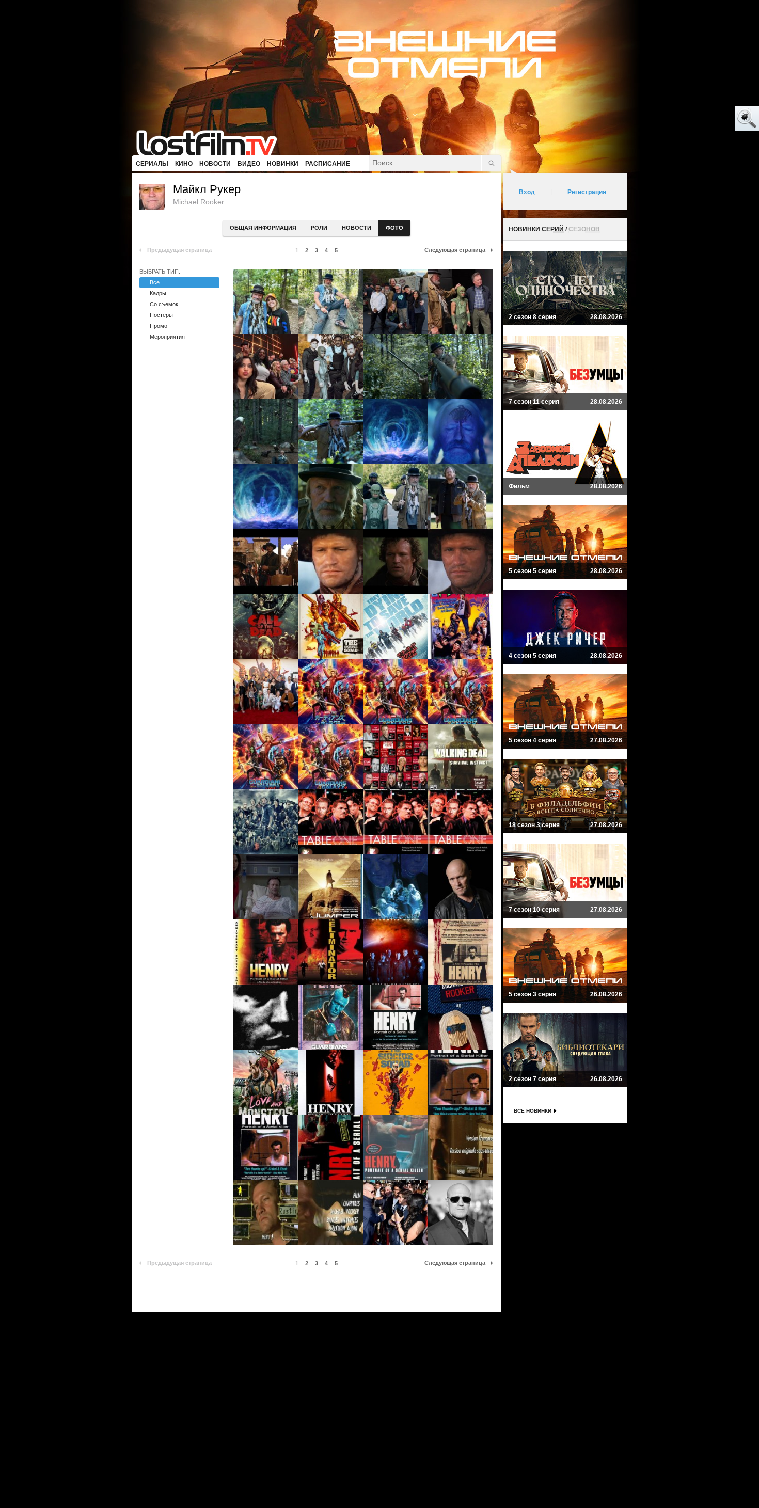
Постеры (161, 315)
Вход (527, 192)
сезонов (584, 229)
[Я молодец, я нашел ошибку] (707, 118)
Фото (394, 228)
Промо (158, 326)
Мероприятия (167, 337)
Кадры (158, 293)
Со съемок (164, 304)
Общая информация (263, 228)
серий (553, 229)
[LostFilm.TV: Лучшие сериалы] (211, 142)
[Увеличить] (265, 301)
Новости (356, 228)
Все (155, 282)
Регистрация (586, 192)
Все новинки (532, 1110)
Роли (319, 228)
